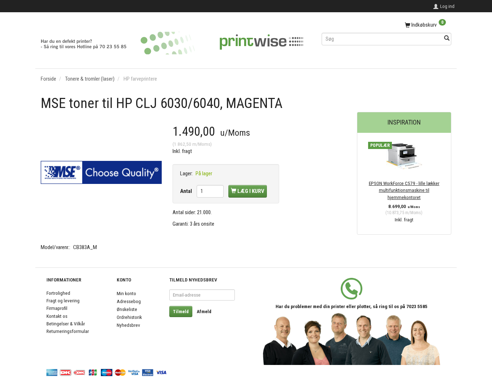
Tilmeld (181, 311)
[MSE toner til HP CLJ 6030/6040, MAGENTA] (101, 172)
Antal (186, 191)
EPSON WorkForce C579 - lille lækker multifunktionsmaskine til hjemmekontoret (404, 190)
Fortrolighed (58, 293)
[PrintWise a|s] (172, 40)
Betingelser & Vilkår (65, 323)
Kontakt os (56, 316)
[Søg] (446, 38)
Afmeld (204, 311)
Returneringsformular (67, 331)
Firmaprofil (56, 308)
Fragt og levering (63, 300)
